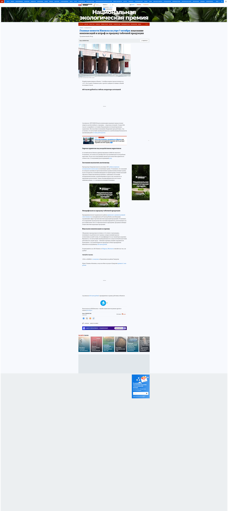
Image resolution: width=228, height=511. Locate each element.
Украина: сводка (104, 24)
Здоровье (56, 1)
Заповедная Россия (125, 24)
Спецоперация (19, 1)
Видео (12, 1)
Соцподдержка (64, 1)
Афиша (139, 24)
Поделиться (144, 40)
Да (104, 9)
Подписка (145, 4)
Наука (71, 1)
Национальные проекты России (104, 1)
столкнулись (95, 259)
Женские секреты (157, 1)
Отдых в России (116, 24)
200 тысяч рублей (102, 244)
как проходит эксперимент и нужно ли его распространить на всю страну (110, 141)
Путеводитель (167, 1)
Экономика (40, 1)
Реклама (139, 4)
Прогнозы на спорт (186, 1)
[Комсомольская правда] (85, 5)
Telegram (104, 249)
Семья (150, 1)
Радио (132, 4)
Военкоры (98, 24)
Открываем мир (139, 1)
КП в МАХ (110, 24)
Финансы (131, 1)
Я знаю (145, 1)
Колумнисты (81, 1)
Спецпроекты (209, 1)
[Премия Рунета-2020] (96, 4)
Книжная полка (176, 1)
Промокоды (196, 1)
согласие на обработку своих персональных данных (139, 396)
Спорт (75, 1)
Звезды (51, 1)
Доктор (125, 1)
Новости (86, 24)
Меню (2, 1)
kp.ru (124, 314)
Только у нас (92, 24)
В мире (46, 1)
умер (110, 158)
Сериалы (202, 1)
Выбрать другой (109, 9)
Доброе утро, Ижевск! (94, 323)
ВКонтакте (111, 249)
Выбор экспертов (117, 1)
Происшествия (90, 1)
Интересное (87, 323)
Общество (33, 1)
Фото (8, 1)
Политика (26, 1)
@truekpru (89, 310)
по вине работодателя (99, 133)
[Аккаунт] (226, 1)
